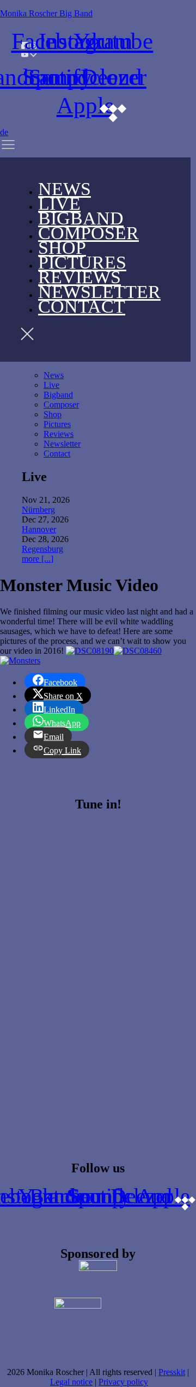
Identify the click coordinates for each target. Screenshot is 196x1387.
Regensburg (42, 548)
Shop (53, 414)
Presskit (171, 1372)
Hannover (39, 529)
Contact (81, 306)
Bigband (58, 394)
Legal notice (71, 1381)
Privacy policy (123, 1381)
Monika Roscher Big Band (46, 13)
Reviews (59, 434)
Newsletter (62, 443)
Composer (88, 233)
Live (51, 385)
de (4, 132)
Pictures (57, 424)
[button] (19, 147)
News (54, 375)
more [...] (37, 558)
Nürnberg (38, 509)
